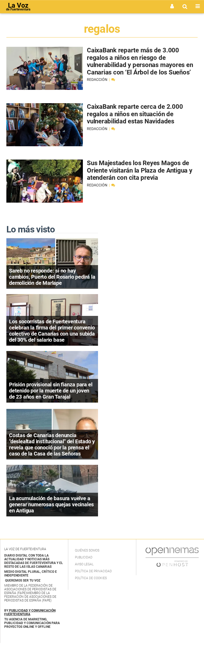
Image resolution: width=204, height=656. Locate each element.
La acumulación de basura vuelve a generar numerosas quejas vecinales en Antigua (51, 504)
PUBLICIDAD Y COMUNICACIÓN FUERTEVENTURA (30, 612)
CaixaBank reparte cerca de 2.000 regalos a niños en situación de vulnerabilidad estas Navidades (135, 114)
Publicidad (83, 557)
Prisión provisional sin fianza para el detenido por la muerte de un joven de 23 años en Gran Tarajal (50, 390)
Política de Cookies (91, 578)
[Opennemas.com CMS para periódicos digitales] (172, 557)
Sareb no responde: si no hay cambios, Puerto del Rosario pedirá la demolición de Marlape (52, 277)
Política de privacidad (93, 571)
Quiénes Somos (87, 550)
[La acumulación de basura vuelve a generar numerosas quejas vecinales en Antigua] (52, 490)
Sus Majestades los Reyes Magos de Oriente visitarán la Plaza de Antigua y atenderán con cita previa (139, 170)
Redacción (97, 79)
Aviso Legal (84, 564)
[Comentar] (113, 79)
